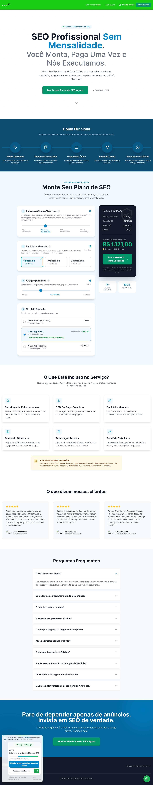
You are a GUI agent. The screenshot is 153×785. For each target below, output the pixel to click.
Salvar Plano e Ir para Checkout (116, 259)
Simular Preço (143, 5)
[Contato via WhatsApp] (146, 778)
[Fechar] (39, 738)
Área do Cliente (128, 5)
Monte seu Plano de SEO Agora (65, 90)
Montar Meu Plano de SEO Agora (76, 741)
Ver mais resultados (22, 771)
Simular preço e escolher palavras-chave (25, 764)
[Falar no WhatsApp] (36, 771)
